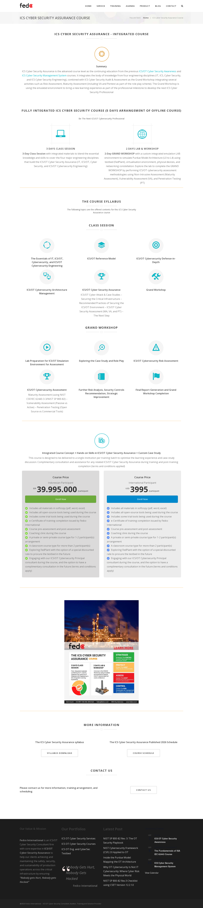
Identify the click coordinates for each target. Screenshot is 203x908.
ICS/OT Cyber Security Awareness (157, 71)
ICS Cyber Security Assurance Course (167, 18)
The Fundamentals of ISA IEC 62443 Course (167, 852)
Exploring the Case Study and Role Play (101, 360)
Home (88, 6)
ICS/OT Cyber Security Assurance (101, 289)
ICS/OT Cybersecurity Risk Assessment (156, 360)
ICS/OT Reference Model (101, 258)
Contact (171, 6)
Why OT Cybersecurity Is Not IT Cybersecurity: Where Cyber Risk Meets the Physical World (121, 871)
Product (145, 6)
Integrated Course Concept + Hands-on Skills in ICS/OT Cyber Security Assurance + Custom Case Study (101, 453)
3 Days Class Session (60, 148)
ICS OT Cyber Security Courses (79, 843)
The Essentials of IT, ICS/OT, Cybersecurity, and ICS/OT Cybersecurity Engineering (47, 262)
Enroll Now (60, 499)
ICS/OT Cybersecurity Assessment (47, 389)
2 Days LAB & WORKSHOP (142, 148)
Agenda (130, 6)
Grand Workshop (156, 289)
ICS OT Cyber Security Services (78, 838)
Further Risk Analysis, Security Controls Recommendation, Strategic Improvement (101, 393)
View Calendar (152, 872)
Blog (158, 6)
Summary (101, 66)
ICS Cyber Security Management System (44, 75)
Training (115, 6)
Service (101, 6)
